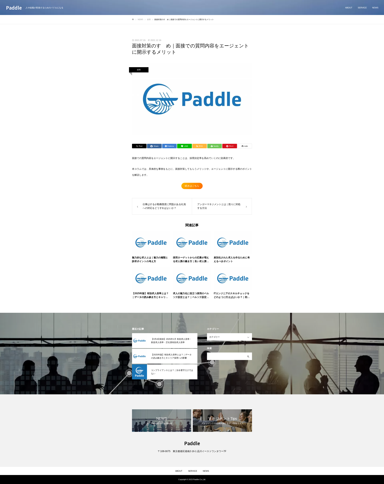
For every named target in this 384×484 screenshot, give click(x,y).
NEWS (375, 7)
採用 (139, 70)
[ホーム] (133, 19)
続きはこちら (192, 186)
